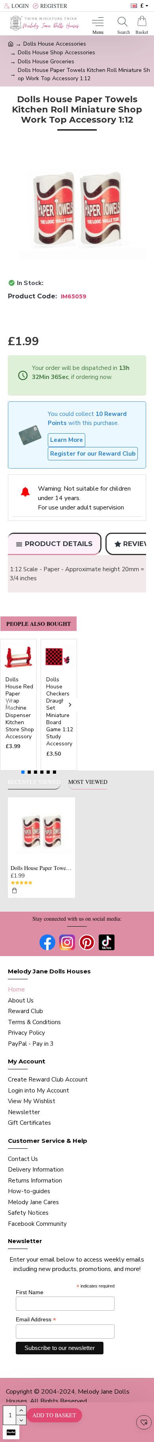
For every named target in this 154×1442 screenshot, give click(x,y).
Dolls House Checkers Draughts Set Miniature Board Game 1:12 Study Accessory (59, 712)
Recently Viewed (34, 781)
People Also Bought (38, 624)
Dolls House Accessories (54, 44)
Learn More (66, 440)
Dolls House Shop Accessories (56, 52)
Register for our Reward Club (92, 454)
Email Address (36, 1319)
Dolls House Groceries (46, 61)
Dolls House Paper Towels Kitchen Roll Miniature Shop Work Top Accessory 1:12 (41, 868)
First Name (29, 1292)
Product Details (58, 544)
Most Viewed (87, 781)
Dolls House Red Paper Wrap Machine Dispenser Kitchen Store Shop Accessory (20, 708)
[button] (7, 705)
